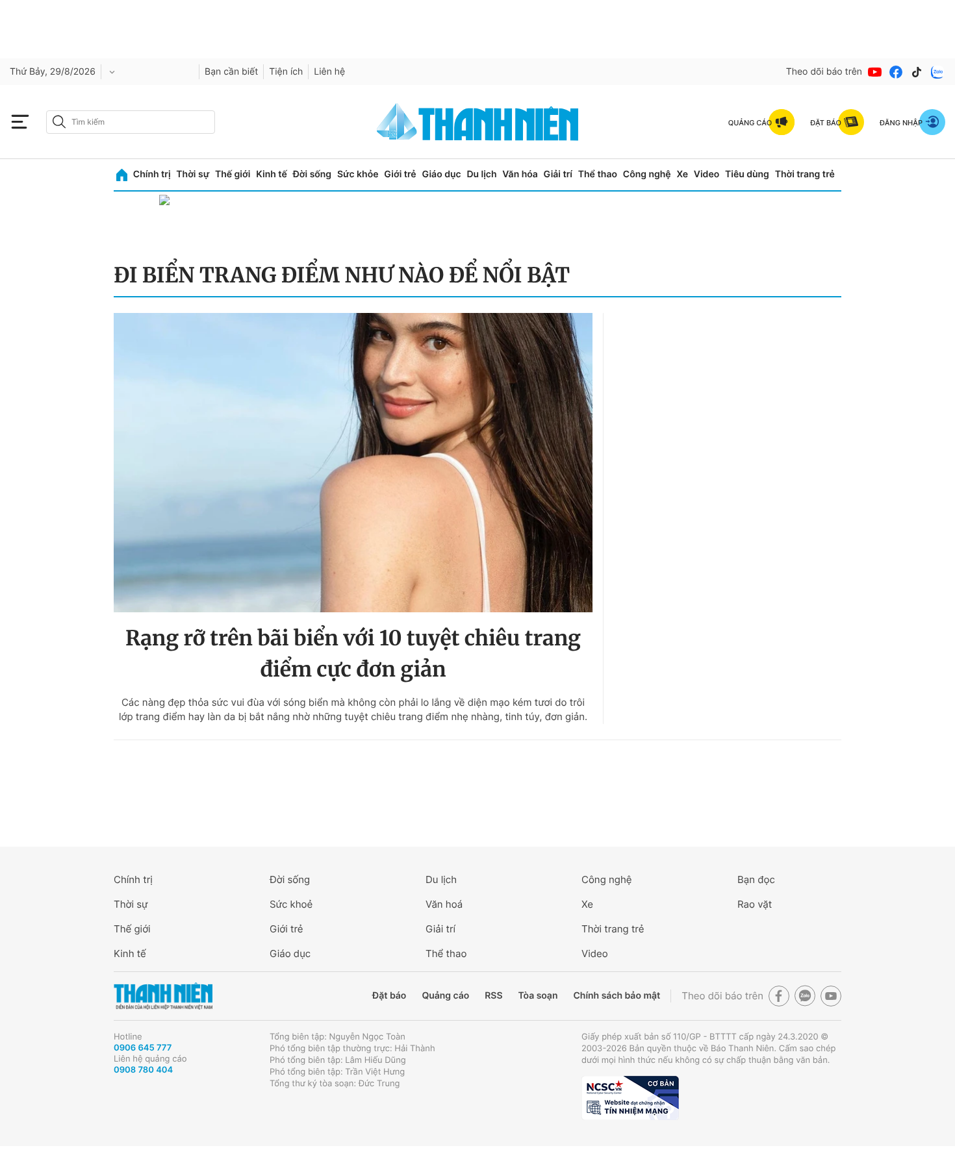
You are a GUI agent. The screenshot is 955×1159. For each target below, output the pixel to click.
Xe (682, 174)
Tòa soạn (538, 995)
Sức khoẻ (291, 904)
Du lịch (481, 174)
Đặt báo (389, 995)
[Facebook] (896, 72)
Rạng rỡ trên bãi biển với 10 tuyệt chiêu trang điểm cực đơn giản (353, 653)
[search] (130, 122)
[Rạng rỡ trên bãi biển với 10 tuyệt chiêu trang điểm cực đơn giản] (353, 462)
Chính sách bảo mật (616, 995)
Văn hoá (444, 904)
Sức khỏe (358, 174)
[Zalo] (937, 72)
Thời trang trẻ (805, 174)
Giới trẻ (400, 174)
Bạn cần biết (231, 71)
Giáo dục (441, 174)
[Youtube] (875, 72)
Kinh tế (271, 174)
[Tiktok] (916, 72)
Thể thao (597, 174)
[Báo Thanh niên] (163, 996)
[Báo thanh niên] (477, 121)
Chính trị (152, 174)
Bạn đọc (756, 879)
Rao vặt (754, 904)
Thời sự (192, 174)
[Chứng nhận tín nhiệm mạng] (630, 1098)
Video (706, 174)
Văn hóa (520, 174)
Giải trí (558, 174)
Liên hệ (329, 71)
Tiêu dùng (747, 174)
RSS (493, 995)
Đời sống (312, 174)
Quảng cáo (445, 995)
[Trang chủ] (121, 175)
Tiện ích (286, 71)
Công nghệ (647, 174)
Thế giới (232, 174)
